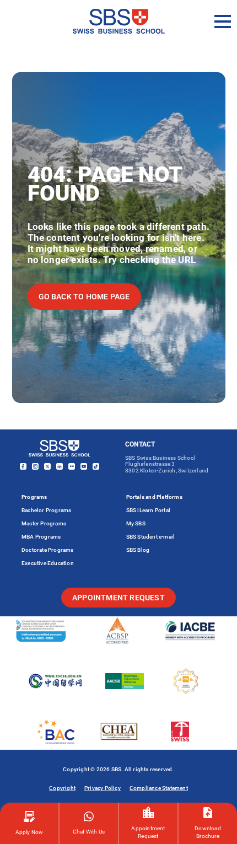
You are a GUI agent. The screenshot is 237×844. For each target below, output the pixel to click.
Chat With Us (89, 832)
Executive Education (47, 563)
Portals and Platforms (154, 497)
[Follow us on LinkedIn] (59, 466)
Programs (34, 497)
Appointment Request (148, 832)
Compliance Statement (159, 788)
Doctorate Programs (47, 550)
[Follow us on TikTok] (96, 466)
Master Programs (43, 523)
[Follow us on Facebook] (23, 466)
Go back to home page (84, 296)
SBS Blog (138, 550)
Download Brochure (208, 832)
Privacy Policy (102, 788)
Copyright (62, 788)
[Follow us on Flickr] (71, 466)
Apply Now (29, 832)
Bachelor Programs (46, 510)
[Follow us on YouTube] (83, 466)
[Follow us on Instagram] (35, 466)
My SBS (136, 523)
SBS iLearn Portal (148, 510)
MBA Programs (41, 537)
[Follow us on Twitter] (47, 466)
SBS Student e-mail (150, 537)
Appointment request (118, 597)
